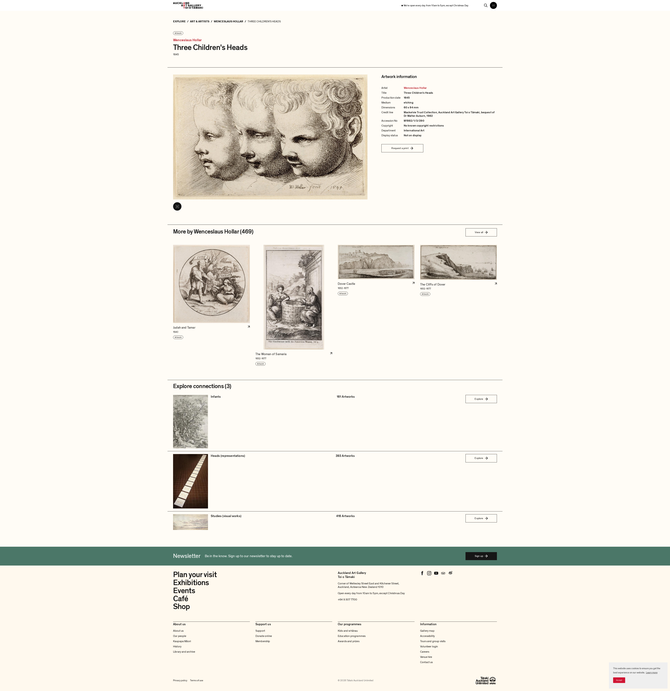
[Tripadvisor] (443, 573)
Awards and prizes (348, 641)
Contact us (426, 662)
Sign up (479, 556)
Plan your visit (195, 575)
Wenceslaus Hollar (187, 40)
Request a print (399, 148)
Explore (479, 399)
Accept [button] (619, 680)
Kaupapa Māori (182, 641)
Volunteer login (429, 646)
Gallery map (427, 631)
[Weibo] (450, 573)
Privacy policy (180, 680)
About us (178, 631)
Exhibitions (191, 583)
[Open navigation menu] (493, 5)
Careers (424, 652)
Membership (262, 641)
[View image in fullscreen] (177, 206)
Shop (181, 606)
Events (184, 591)
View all (479, 232)
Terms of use (196, 680)
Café (180, 599)
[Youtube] (436, 573)
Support (260, 631)
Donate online (263, 636)
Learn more (651, 672)
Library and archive (184, 652)
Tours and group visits (433, 641)
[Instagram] (429, 573)
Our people (179, 636)
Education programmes (352, 636)
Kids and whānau (348, 631)
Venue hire (426, 657)
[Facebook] (422, 573)
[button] (211, 305)
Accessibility (427, 636)
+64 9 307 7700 (347, 599)
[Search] (485, 5)
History (177, 646)
